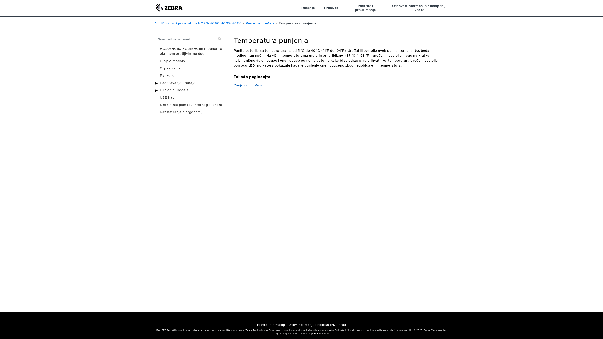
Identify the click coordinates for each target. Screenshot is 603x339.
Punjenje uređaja (260, 23)
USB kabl (167, 97)
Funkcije (167, 75)
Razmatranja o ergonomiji (182, 112)
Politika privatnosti (331, 324)
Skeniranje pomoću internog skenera (191, 105)
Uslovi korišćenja (301, 324)
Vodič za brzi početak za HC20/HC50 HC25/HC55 (198, 23)
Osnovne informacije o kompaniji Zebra (419, 8)
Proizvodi (332, 8)
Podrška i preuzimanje (365, 8)
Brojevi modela (172, 61)
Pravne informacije (271, 324)
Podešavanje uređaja (178, 83)
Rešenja (308, 8)
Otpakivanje (170, 68)
